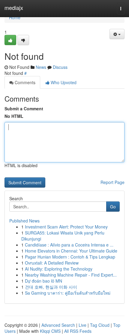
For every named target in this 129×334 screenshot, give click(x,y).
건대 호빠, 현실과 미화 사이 (51, 287)
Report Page (112, 182)
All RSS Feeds (78, 331)
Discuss (60, 67)
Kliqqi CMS (50, 331)
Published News (24, 221)
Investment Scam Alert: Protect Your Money (66, 227)
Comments (24, 82)
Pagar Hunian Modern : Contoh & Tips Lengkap (70, 257)
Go (113, 207)
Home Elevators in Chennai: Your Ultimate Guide (71, 251)
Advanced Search (58, 325)
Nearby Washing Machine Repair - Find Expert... (71, 275)
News (41, 67)
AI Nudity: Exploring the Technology (58, 269)
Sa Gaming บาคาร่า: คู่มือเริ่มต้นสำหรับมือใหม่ (67, 293)
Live (82, 325)
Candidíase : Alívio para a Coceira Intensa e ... (69, 245)
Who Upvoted (63, 82)
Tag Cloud (100, 325)
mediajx (13, 7)
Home (14, 17)
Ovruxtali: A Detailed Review (52, 263)
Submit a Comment (23, 109)
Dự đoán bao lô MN (43, 281)
